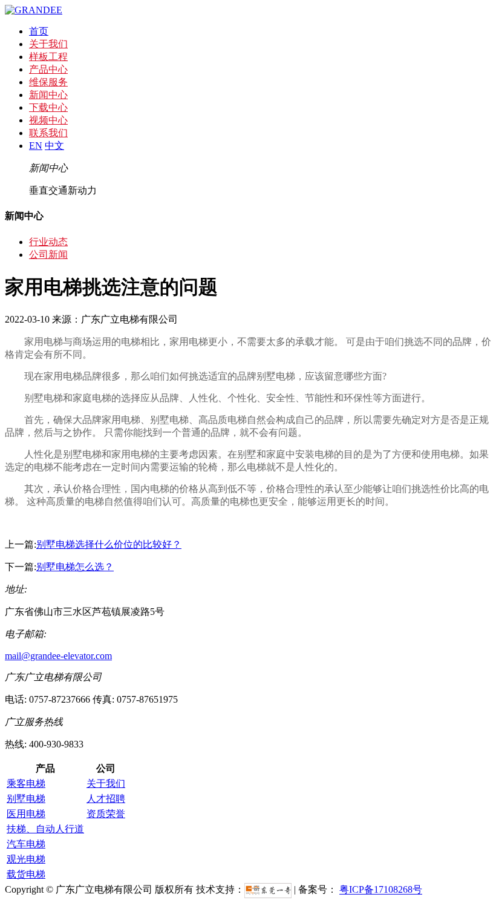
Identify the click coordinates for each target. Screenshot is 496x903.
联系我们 (48, 133)
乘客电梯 (26, 783)
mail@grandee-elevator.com (58, 656)
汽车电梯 (26, 844)
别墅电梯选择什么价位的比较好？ (108, 544)
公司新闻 (48, 254)
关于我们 (48, 44)
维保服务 (48, 82)
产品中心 (48, 69)
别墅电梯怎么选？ (75, 567)
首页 (38, 31)
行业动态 (48, 242)
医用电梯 (26, 814)
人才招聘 (105, 798)
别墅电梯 (26, 798)
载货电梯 (26, 874)
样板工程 (48, 56)
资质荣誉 (105, 814)
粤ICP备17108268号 (380, 890)
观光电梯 (26, 859)
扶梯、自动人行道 (45, 829)
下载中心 (48, 107)
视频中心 (48, 120)
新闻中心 (48, 95)
